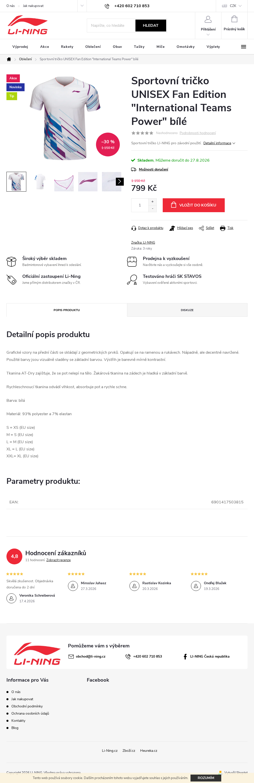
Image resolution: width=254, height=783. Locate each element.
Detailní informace (217, 143)
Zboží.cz (129, 750)
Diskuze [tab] (187, 310)
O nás (10, 6)
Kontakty (18, 720)
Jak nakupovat (33, 6)
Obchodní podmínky (27, 706)
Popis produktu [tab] (67, 310)
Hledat (151, 25)
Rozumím (206, 778)
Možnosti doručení (153, 169)
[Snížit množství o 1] (152, 208)
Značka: (143, 242)
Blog (14, 727)
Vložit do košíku (197, 205)
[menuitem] (20, 47)
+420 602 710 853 (147, 656)
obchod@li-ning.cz (90, 656)
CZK (233, 6)
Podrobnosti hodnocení (198, 133)
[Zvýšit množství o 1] (152, 202)
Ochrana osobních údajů (30, 713)
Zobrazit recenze (58, 560)
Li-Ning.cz (110, 750)
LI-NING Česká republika (210, 656)
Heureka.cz (148, 750)
